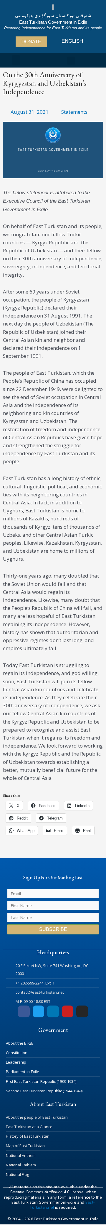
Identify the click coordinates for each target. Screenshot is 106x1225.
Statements (74, 111)
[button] (16, 60)
